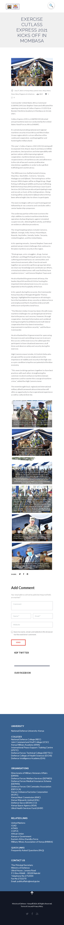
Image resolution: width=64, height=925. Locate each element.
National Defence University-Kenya (27, 730)
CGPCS (14, 831)
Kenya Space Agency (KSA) (24, 805)
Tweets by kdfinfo (22, 659)
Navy (44, 90)
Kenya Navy (29, 90)
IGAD (14, 825)
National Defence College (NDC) (26, 739)
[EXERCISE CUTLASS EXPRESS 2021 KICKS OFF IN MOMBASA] (32, 72)
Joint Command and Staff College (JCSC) (30, 742)
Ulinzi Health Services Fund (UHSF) (27, 808)
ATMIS (14, 828)
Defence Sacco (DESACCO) (24, 802)
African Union (17, 833)
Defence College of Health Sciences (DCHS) (31, 755)
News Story (15, 94)
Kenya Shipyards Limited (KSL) (25, 800)
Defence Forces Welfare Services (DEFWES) (31, 778)
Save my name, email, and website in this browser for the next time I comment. (33, 633)
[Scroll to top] (32, 892)
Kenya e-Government (21, 836)
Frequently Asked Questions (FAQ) (27, 850)
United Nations (18, 823)
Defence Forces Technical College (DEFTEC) (31, 753)
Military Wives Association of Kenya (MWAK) (32, 841)
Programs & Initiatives (27, 94)
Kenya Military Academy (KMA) (25, 744)
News (49, 90)
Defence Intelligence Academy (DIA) (28, 758)
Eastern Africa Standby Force (24, 839)
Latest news (38, 90)
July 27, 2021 (18, 90)
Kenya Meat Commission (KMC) (26, 797)
